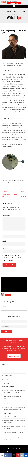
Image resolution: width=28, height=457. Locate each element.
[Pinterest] (18, 455)
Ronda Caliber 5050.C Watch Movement (13, 407)
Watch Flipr (13, 451)
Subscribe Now (14, 3)
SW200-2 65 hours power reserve (12, 390)
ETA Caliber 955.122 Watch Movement (13, 402)
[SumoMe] (26, 455)
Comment (6, 215)
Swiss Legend (21, 182)
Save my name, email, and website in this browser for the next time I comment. (14, 258)
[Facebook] (10, 455)
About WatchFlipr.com (9, 368)
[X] (14, 455)
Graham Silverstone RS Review (11, 416)
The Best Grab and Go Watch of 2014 (13, 409)
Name (5, 234)
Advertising (6, 383)
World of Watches (7, 184)
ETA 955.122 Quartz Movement (11, 404)
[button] (14, 2)
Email (5, 241)
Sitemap (6, 379)
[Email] (22, 455)
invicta (22, 180)
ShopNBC (15, 182)
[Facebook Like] (6, 455)
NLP (20, 86)
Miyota (10, 182)
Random (17, 180)
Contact (5, 371)
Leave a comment (9, 180)
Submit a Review (8, 375)
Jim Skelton (5, 182)
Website (5, 248)
